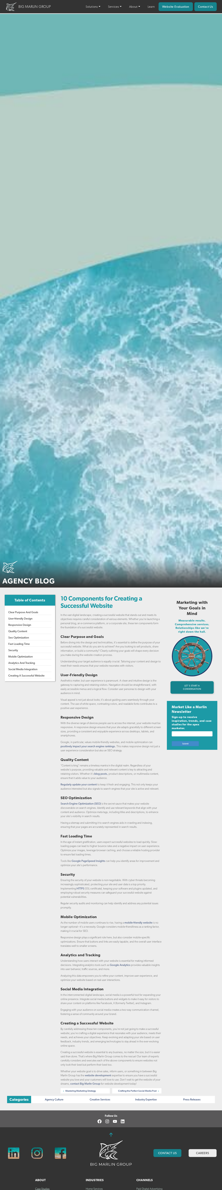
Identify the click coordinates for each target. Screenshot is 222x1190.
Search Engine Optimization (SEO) (81, 803)
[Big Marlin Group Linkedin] (13, 1153)
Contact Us (205, 6)
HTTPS (80, 888)
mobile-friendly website (138, 922)
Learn (151, 6)
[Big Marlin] (111, 1152)
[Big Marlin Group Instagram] (37, 1153)
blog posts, (101, 773)
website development (98, 1075)
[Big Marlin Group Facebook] (60, 1153)
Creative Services (100, 1099)
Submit (185, 743)
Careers (202, 1153)
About (133, 6)
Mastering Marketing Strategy (80, 1090)
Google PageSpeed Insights (88, 860)
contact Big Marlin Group (85, 1083)
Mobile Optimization (20, 656)
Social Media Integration (22, 669)
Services (113, 6)
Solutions (92, 6)
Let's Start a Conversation (192, 687)
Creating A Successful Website (26, 675)
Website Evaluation (175, 6)
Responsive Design (19, 624)
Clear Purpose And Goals (23, 612)
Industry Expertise (146, 1099)
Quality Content (17, 631)
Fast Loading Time (19, 643)
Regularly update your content (79, 784)
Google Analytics (120, 965)
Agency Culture (54, 1099)
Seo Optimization (18, 637)
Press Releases (192, 1099)
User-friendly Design (20, 618)
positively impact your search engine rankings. (88, 746)
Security (13, 650)
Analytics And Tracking (21, 662)
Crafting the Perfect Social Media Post (137, 1090)
